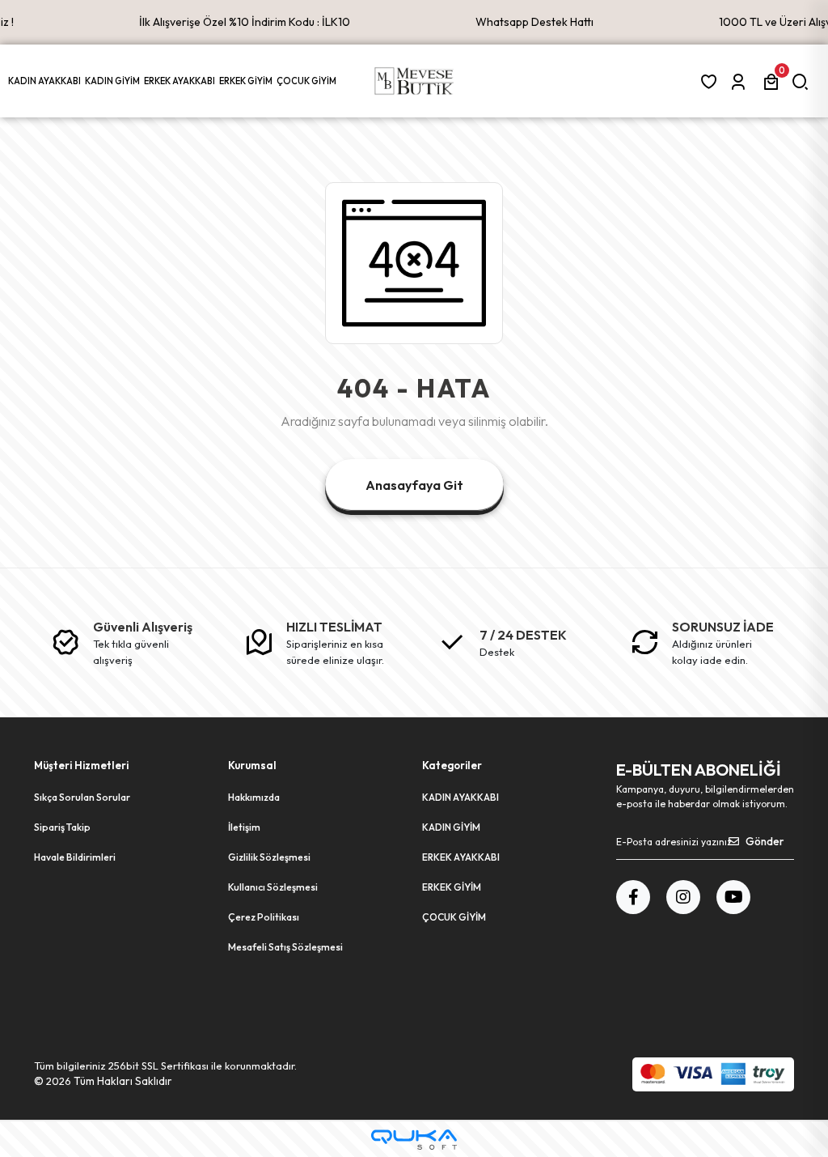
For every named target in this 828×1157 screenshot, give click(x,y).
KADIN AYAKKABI (460, 797)
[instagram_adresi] (683, 897)
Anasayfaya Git (414, 485)
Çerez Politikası (263, 917)
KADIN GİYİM (451, 827)
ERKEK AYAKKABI (461, 857)
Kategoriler (452, 765)
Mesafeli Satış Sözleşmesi (285, 947)
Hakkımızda (254, 797)
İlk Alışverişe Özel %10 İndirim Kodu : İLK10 (244, 22)
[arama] (803, 81)
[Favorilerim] (711, 81)
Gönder (765, 841)
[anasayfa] (414, 81)
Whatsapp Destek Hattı (534, 22)
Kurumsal (252, 765)
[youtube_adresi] (733, 897)
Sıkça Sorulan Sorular (82, 797)
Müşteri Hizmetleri (81, 765)
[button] (46, 81)
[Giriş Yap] (741, 81)
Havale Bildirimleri (75, 857)
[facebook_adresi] (633, 897)
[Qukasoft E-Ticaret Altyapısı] (414, 1139)
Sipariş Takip (62, 827)
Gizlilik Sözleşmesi (269, 857)
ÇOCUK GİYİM (454, 917)
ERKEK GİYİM (451, 887)
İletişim (244, 827)
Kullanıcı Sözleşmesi (273, 887)
